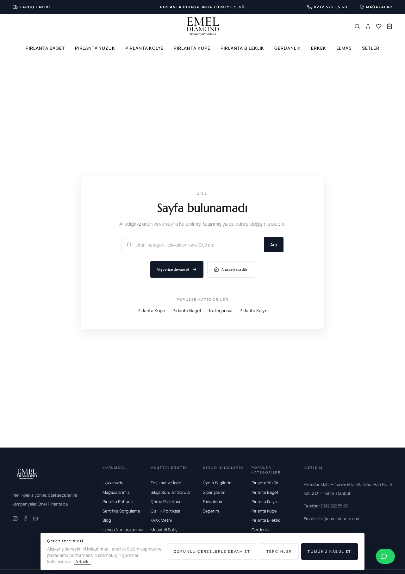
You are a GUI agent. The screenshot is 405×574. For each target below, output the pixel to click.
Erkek (318, 48)
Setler (370, 48)
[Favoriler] (379, 26)
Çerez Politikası (165, 501)
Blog (107, 520)
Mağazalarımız (116, 492)
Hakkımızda (113, 483)
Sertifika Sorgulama (121, 511)
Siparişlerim (214, 492)
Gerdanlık (287, 48)
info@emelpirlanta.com (332, 518)
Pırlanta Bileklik (242, 48)
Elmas (344, 48)
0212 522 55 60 (326, 506)
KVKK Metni (161, 520)
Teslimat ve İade (166, 483)
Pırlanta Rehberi (118, 501)
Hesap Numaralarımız (123, 529)
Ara (273, 245)
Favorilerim (213, 501)
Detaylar (82, 561)
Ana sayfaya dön (234, 269)
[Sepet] (389, 26)
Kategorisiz (220, 310)
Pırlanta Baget (45, 48)
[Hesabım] (368, 26)
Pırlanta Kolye (144, 48)
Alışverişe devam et (173, 269)
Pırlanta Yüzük (95, 48)
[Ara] (357, 26)
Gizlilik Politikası (165, 511)
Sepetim (211, 511)
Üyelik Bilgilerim (218, 483)
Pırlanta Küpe (192, 48)
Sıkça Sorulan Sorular (171, 492)
